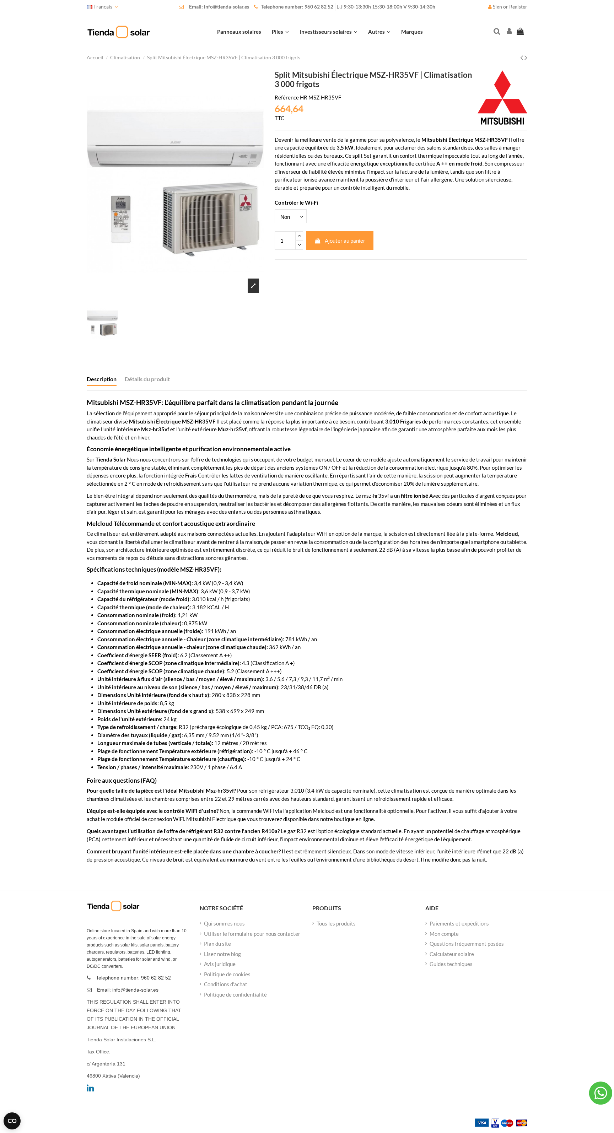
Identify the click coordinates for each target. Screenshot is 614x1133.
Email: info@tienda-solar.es (219, 7)
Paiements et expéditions (459, 923)
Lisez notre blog (222, 954)
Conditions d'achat (225, 984)
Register (518, 7)
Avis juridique (220, 964)
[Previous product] (522, 57)
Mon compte (444, 933)
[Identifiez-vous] (508, 32)
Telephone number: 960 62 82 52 (297, 7)
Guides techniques (451, 964)
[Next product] (525, 57)
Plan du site (217, 943)
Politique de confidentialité (235, 994)
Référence (287, 97)
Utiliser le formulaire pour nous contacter (252, 933)
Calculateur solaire (452, 954)
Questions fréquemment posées (467, 943)
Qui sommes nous (224, 923)
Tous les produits (336, 923)
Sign (497, 7)
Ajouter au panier (345, 240)
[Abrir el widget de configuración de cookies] (12, 1120)
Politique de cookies (227, 974)
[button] (379, 32)
